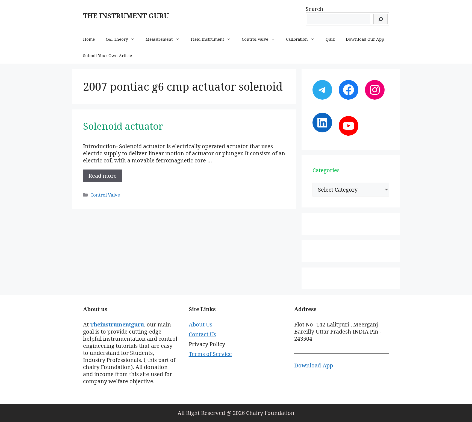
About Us (200, 324)
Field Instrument (207, 39)
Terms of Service (210, 354)
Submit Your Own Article (107, 55)
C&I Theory (117, 39)
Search (314, 9)
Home (89, 39)
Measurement (159, 39)
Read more (102, 175)
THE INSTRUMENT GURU (126, 15)
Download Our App (365, 39)
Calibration (297, 39)
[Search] (380, 19)
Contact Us (202, 334)
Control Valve (255, 39)
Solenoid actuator (123, 126)
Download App (313, 365)
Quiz (330, 39)
